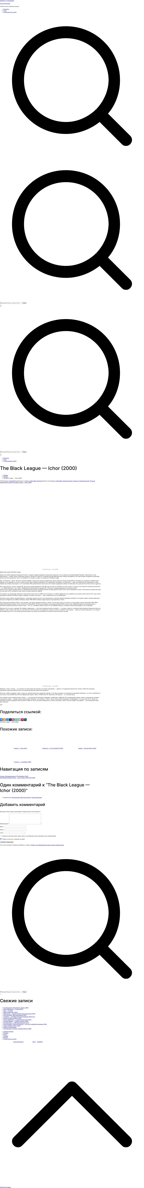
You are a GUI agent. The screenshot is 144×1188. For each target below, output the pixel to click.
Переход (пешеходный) (9, 1027)
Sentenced (75, 481)
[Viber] (13, 719)
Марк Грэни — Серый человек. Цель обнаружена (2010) (19, 1013)
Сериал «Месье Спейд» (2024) (11, 1025)
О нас (5, 10)
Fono (53, 481)
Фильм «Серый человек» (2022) (12, 1018)
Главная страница (8, 1031)
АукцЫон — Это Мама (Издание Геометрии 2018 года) (19, 1016)
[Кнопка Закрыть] (0, 455)
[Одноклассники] (4, 719)
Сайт (1, 833)
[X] (10, 719)
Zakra (34, 1042)
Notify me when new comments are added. (13, 839)
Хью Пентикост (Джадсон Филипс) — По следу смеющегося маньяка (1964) (25, 1024)
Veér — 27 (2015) (8, 1010)
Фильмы (5, 1036)
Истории (5, 1033)
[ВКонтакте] (1, 719)
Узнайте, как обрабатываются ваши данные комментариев (47, 845)
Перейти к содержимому (7, 0)
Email (2, 829)
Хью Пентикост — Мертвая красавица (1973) (16, 1022)
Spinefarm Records (84, 481)
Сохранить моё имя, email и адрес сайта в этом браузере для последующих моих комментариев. (29, 836)
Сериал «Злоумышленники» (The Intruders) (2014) (14, 776)
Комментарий (4, 823)
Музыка (39, 481)
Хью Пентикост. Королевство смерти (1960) (15, 1007)
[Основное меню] (0, 306)
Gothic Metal (33, 481)
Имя (1, 826)
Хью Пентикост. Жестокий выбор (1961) (14, 1015)
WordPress (40, 1042)
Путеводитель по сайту (10, 12)
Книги (5, 1034)
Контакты (6, 9)
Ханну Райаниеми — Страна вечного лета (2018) (17, 1019)
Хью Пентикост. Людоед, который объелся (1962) (17, 1028)
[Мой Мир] (7, 719)
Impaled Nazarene (67, 481)
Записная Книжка (5, 3)
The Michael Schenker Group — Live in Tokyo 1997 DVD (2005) (17, 777)
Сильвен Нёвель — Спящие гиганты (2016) (15, 1021)
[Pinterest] (22, 719)
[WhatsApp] (16, 719)
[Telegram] (19, 719)
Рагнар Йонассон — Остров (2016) (13, 1009)
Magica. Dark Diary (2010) (10, 1012)
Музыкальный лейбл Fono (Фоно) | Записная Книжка (27, 797)
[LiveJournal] (25, 719)
